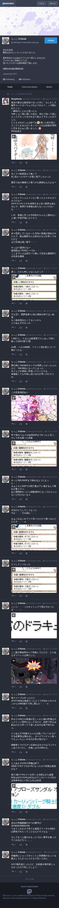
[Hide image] (14, 136)
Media (49, 87)
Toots (9, 87)
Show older (29, 879)
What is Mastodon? (29, 887)
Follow (51, 40)
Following (8, 79)
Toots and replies (29, 87)
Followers (24, 79)
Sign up (53, 3)
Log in (41, 3)
